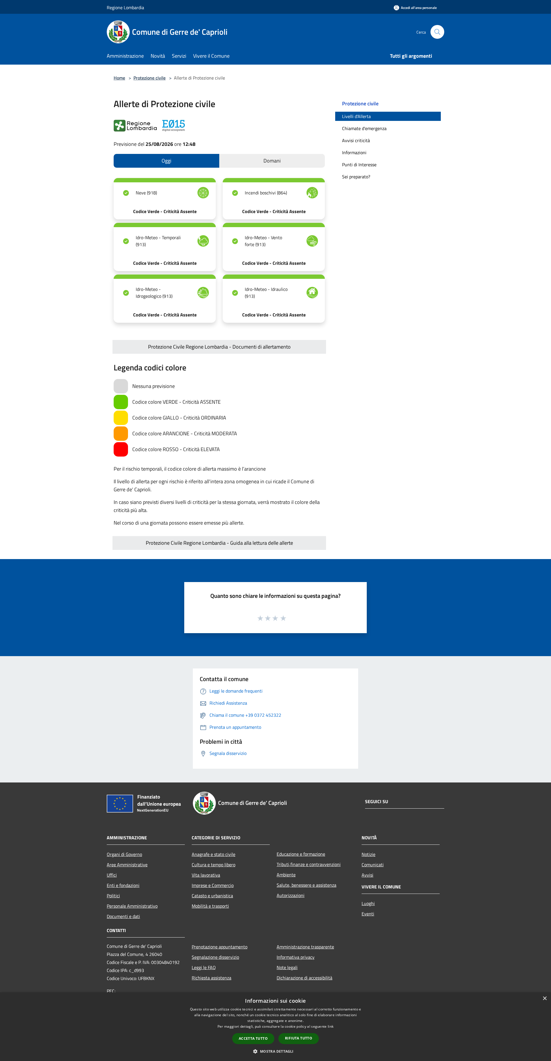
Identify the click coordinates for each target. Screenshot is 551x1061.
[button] (275, 1051)
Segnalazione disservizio (215, 957)
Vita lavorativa (206, 874)
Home (119, 77)
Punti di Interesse (359, 164)
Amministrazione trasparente (305, 946)
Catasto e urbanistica (212, 895)
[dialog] (275, 1026)
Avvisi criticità (356, 140)
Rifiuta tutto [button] (298, 1038)
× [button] (544, 998)
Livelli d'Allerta (356, 116)
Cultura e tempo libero (213, 864)
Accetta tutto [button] (253, 1038)
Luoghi (368, 903)
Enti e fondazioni (123, 885)
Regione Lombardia (125, 7)
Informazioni (354, 152)
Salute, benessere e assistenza (306, 885)
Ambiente (286, 874)
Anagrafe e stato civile (213, 854)
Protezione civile (149, 77)
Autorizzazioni (290, 895)
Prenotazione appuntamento (219, 946)
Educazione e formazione (301, 854)
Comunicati (373, 864)
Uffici (112, 874)
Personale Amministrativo (132, 905)
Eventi (368, 913)
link (330, 1026)
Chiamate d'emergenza (364, 128)
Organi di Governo (124, 854)
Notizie (368, 854)
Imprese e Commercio (213, 885)
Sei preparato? (356, 176)
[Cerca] (437, 32)
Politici (113, 895)
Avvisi (367, 874)
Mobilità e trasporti (210, 905)
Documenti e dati (123, 916)
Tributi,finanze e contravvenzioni (309, 864)
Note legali (287, 967)
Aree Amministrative (127, 864)
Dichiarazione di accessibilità (304, 977)
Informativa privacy (296, 957)
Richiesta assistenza (211, 977)
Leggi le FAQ (204, 967)
